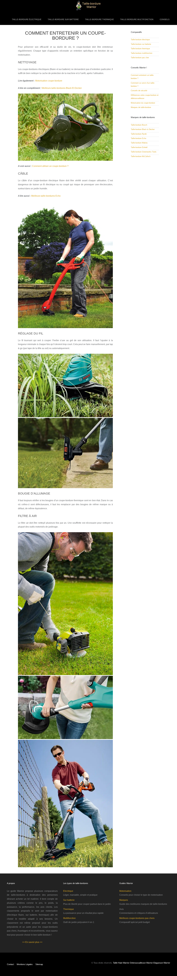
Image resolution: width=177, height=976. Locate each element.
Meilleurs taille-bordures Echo (46, 196)
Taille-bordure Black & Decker (143, 129)
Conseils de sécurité (139, 91)
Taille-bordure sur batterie (63, 19)
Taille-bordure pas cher (140, 58)
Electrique (68, 891)
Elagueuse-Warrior (161, 963)
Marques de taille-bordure (141, 107)
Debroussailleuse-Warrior (141, 963)
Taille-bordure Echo (138, 138)
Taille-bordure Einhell (139, 147)
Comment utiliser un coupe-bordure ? (50, 166)
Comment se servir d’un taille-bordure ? (143, 84)
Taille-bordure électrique (26, 19)
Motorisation (125, 891)
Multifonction (69, 918)
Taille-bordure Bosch (139, 125)
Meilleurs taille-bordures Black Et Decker (62, 88)
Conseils (164, 19)
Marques (123, 900)
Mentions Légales (25, 964)
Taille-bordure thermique (99, 19)
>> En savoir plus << (32, 942)
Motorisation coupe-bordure (48, 81)
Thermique (68, 909)
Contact (10, 964)
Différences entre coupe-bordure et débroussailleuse (144, 96)
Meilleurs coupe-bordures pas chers (136, 918)
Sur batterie (69, 900)
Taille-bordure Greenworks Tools (143, 152)
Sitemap (39, 964)
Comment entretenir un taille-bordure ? (142, 76)
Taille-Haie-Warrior (121, 963)
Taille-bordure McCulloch (140, 156)
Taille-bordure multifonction (136, 19)
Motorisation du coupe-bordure (143, 103)
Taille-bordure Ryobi (139, 134)
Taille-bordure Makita (139, 143)
